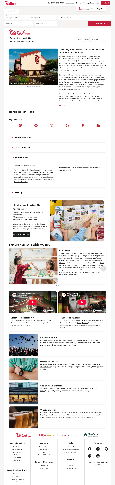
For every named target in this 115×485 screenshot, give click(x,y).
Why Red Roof (17, 447)
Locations (70, 3)
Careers (44, 452)
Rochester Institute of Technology (52, 340)
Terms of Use (44, 466)
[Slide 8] (39, 86)
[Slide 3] (30, 86)
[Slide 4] (32, 86)
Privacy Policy (44, 468)
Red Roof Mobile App (71, 468)
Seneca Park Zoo (84, 272)
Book (107, 3)
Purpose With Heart (44, 455)
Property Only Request (17, 479)
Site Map (71, 463)
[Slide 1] (27, 86)
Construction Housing (17, 482)
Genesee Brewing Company (75, 412)
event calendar (89, 417)
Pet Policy (17, 455)
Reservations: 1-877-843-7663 (71, 449)
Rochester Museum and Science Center (78, 267)
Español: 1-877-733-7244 (71, 452)
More (64, 105)
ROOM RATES (99, 23)
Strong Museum (82, 323)
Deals (78, 3)
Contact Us (71, 447)
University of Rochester (75, 340)
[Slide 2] (29, 86)
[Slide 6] (36, 86)
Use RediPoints (13, 11)
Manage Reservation (91, 3)
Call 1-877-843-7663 (56, 3)
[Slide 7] (38, 86)
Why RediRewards (17, 449)
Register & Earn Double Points (21, 234)
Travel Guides (17, 458)
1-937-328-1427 (96, 41)
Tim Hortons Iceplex (83, 253)
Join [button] (92, 9)
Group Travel (17, 474)
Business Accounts (17, 476)
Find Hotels (17, 460)
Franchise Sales (44, 447)
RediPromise (17, 452)
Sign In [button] (100, 9)
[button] (12, 70)
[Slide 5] (34, 86)
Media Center (44, 449)
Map (104, 41)
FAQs (71, 466)
